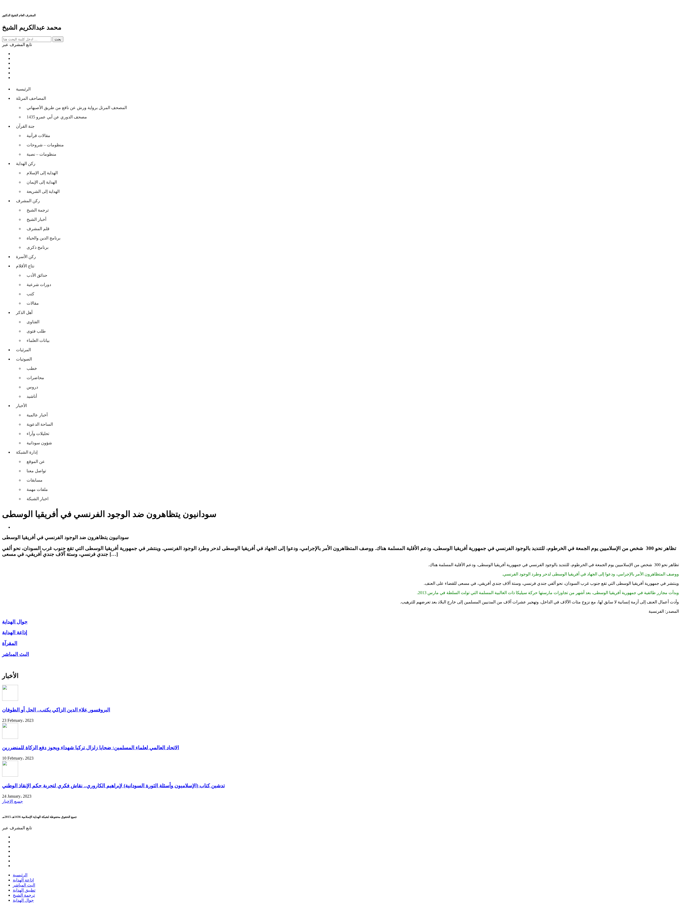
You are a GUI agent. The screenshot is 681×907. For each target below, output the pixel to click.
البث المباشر (24, 885)
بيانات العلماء (38, 340)
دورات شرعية (39, 284)
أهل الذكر (24, 312)
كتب (30, 294)
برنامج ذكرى (37, 247)
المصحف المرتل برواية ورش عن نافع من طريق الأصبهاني (77, 107)
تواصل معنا (36, 471)
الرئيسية (23, 89)
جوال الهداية (23, 900)
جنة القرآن (25, 126)
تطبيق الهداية (24, 890)
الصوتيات (24, 359)
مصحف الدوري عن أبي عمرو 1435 (57, 117)
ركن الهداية (25, 163)
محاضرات (35, 377)
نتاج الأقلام (25, 266)
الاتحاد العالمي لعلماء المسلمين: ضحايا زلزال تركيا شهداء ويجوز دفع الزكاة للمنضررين (90, 747)
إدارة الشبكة (27, 452)
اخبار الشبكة (37, 498)
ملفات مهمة (37, 489)
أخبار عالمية (37, 415)
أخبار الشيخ (36, 219)
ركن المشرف (28, 200)
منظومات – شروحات (45, 145)
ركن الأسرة (26, 256)
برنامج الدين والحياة (43, 238)
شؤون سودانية (39, 443)
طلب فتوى (36, 331)
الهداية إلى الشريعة (43, 191)
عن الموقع (36, 461)
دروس (32, 387)
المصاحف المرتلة (31, 98)
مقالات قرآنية (38, 135)
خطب (32, 368)
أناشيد (32, 396)
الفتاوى (33, 322)
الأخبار (21, 405)
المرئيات (23, 349)
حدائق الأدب (37, 275)
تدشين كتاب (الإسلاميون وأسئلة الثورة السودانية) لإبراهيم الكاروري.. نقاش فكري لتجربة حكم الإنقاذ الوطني (113, 785)
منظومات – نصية (41, 154)
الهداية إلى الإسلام (42, 173)
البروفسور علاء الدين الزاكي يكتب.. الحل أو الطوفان (56, 710)
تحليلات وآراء (38, 433)
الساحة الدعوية (40, 424)
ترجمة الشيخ (38, 210)
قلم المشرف (38, 228)
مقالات (33, 303)
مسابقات (35, 480)
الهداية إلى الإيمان (42, 182)
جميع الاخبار (12, 801)
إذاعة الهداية (23, 880)
